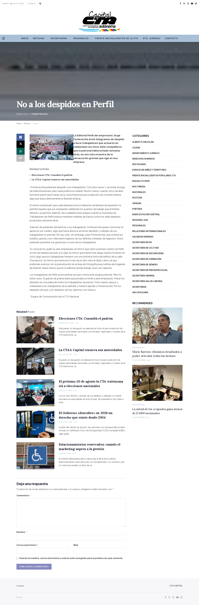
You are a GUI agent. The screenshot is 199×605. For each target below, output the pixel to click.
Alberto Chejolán (143, 142)
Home (18, 123)
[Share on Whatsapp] (20, 151)
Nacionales (139, 192)
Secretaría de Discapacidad (148, 253)
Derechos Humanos (143, 159)
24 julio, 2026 (66, 354)
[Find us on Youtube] (192, 3)
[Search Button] (40, 3)
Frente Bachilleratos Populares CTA (154, 175)
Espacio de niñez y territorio (149, 170)
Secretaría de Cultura (145, 248)
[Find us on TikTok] (196, 3)
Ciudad (35, 114)
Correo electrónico (27, 545)
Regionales (81, 38)
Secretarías (59, 38)
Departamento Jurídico (146, 153)
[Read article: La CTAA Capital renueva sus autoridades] (35, 361)
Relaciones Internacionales (149, 231)
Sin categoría (140, 292)
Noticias (38, 38)
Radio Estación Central (146, 214)
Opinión (136, 203)
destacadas (139, 164)
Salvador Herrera (142, 237)
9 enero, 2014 (22, 114)
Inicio (24, 38)
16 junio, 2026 (66, 422)
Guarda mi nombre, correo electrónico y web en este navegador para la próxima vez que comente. (71, 558)
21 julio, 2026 (66, 390)
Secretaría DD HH (142, 242)
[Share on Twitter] (20, 144)
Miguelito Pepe (141, 181)
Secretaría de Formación (146, 259)
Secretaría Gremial (143, 276)
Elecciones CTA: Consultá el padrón (52, 175)
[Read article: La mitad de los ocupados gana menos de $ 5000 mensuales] (157, 383)
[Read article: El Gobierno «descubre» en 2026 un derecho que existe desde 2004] (35, 424)
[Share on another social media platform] (20, 158)
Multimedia (138, 186)
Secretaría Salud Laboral (147, 281)
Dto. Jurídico (151, 38)
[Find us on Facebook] (180, 3)
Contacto (32, 3)
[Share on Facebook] (20, 137)
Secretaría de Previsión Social (150, 270)
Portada (137, 209)
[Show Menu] (3, 38)
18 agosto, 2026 (66, 323)
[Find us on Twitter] (184, 3)
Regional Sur (140, 220)
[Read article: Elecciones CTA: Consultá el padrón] (35, 329)
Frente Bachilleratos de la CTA (116, 38)
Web (75, 545)
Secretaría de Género (145, 264)
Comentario (23, 495)
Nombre (21, 532)
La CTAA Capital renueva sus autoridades (55, 179)
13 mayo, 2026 (65, 453)
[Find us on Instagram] (188, 3)
